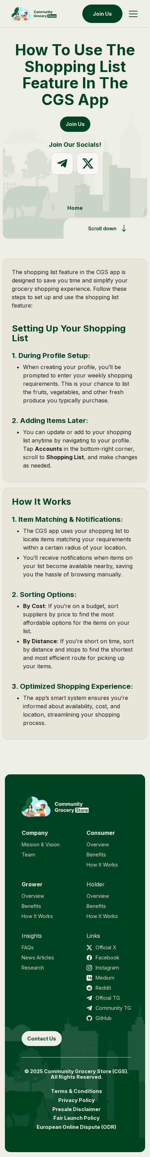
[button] (133, 13)
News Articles (38, 957)
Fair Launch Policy (76, 1118)
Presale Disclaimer (76, 1109)
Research (33, 968)
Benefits (96, 854)
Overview (98, 844)
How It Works (102, 865)
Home (75, 208)
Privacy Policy (76, 1100)
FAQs (28, 947)
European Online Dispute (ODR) (76, 1127)
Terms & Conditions (76, 1091)
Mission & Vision (41, 844)
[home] (34, 14)
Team (28, 854)
